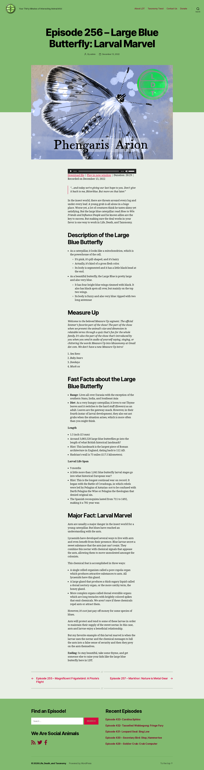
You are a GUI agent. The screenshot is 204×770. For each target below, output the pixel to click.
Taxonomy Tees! (156, 8)
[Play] (71, 171)
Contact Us (172, 8)
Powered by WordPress (80, 763)
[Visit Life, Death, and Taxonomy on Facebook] (45, 743)
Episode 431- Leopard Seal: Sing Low (127, 731)
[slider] (131, 171)
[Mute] (126, 171)
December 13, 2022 (111, 54)
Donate (183, 8)
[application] (102, 171)
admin (93, 54)
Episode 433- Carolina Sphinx (123, 719)
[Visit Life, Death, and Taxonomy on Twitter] (39, 743)
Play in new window (99, 175)
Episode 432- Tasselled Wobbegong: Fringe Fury (134, 725)
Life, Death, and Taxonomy (52, 763)
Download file (76, 175)
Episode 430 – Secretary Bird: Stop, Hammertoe (134, 737)
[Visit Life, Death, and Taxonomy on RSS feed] (33, 743)
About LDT (139, 8)
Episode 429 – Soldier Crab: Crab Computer (131, 743)
